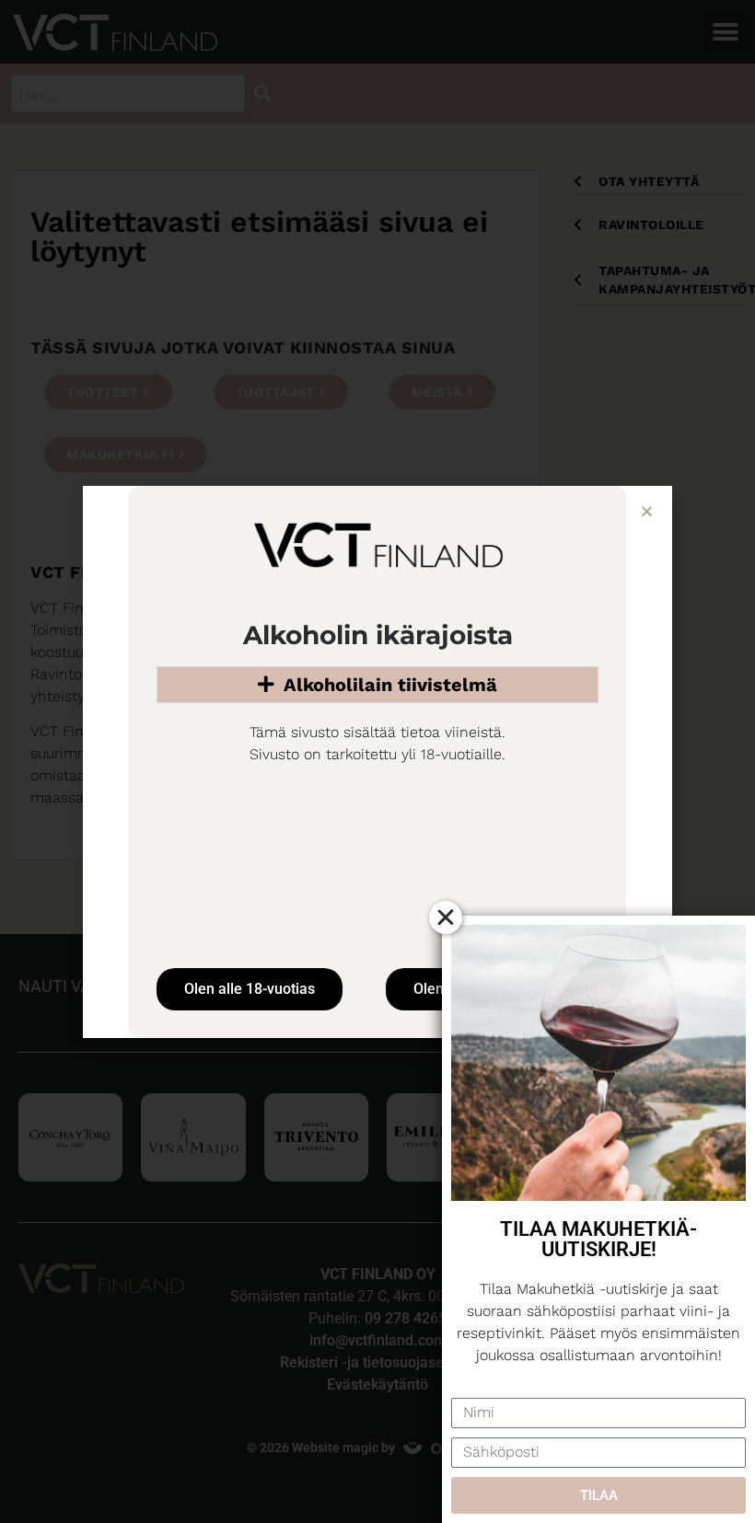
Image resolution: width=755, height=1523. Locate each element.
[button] (647, 511)
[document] (377, 761)
